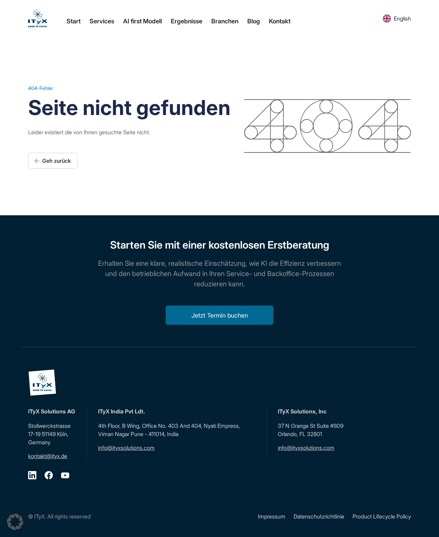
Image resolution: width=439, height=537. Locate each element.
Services (102, 21)
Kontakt (279, 21)
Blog (253, 21)
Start (74, 21)
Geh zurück (56, 160)
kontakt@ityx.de (47, 456)
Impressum (271, 516)
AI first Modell (142, 21)
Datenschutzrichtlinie (319, 516)
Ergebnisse (186, 21)
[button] (15, 522)
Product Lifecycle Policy (382, 516)
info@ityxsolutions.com (126, 447)
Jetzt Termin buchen (219, 315)
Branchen (224, 21)
